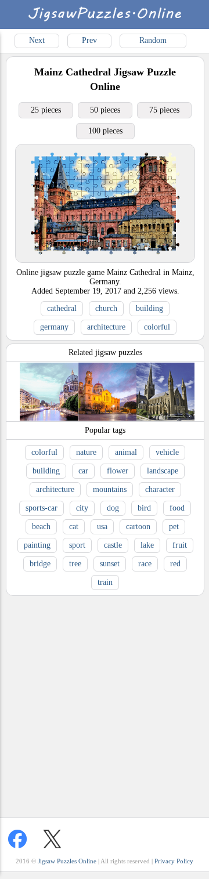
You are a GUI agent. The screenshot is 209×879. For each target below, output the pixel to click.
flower (117, 470)
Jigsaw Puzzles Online (67, 861)
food (177, 508)
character (160, 489)
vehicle (167, 452)
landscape (162, 470)
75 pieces (164, 110)
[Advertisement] (104, 704)
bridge (40, 563)
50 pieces (105, 110)
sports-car (41, 508)
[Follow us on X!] (52, 839)
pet (174, 526)
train (105, 582)
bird (144, 508)
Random (153, 40)
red (175, 563)
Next (37, 40)
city (82, 508)
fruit (179, 545)
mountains (110, 489)
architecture (106, 327)
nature (86, 452)
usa (102, 526)
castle (113, 545)
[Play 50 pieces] (105, 259)
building (149, 308)
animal (126, 452)
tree (75, 563)
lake (147, 545)
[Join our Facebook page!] (17, 839)
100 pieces (105, 130)
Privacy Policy (173, 861)
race (145, 563)
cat (73, 526)
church (106, 308)
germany (54, 327)
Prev (89, 40)
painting (37, 545)
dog (113, 508)
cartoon (138, 526)
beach (41, 526)
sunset (110, 563)
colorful (157, 327)
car (83, 470)
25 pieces (46, 110)
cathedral (62, 308)
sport (77, 545)
